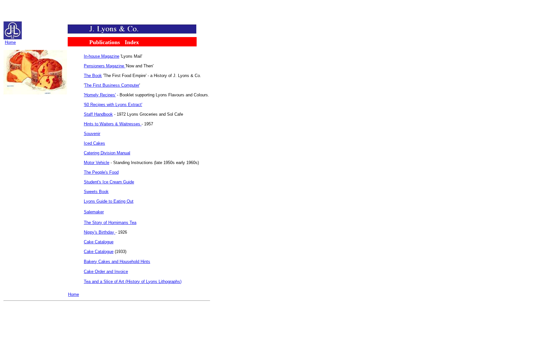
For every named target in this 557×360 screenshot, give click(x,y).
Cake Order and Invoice (106, 271)
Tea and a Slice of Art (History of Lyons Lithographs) (132, 281)
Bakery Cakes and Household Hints (117, 261)
